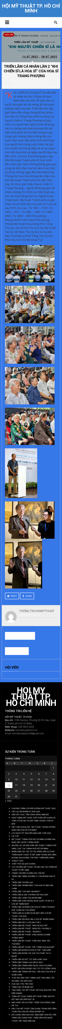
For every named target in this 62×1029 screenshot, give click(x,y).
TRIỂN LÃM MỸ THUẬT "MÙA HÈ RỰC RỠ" (30, 925)
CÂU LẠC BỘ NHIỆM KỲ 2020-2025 (26, 811)
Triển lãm (8, 35)
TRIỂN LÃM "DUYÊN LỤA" (22, 882)
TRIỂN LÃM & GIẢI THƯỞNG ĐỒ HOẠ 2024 (30, 894)
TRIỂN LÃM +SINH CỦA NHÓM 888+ (27, 898)
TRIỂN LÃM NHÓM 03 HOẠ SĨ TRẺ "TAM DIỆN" (31, 950)
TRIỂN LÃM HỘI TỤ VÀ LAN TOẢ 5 (26, 922)
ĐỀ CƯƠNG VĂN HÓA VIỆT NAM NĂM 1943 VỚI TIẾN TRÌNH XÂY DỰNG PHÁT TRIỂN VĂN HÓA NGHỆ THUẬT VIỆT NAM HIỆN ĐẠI (34, 1018)
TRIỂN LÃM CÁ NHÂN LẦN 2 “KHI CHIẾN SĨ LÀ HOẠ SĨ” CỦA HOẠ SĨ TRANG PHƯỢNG (31, 71)
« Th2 (8, 800)
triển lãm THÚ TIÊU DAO (22, 984)
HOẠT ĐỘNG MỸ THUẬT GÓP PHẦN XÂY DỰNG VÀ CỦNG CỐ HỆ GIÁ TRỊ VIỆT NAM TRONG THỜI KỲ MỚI (33, 821)
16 (9, 785)
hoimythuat (22, 83)
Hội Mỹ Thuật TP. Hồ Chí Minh (31, 8)
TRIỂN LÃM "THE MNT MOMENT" (26, 891)
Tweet (13, 595)
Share (28, 595)
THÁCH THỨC (18, 861)
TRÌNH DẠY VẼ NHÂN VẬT (23, 987)
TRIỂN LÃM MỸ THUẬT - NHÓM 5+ (26, 931)
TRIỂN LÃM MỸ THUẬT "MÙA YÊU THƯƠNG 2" (32, 928)
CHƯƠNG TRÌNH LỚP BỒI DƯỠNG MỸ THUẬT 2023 (33, 808)
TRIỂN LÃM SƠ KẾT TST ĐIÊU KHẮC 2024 (29, 959)
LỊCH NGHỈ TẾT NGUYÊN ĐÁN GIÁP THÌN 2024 (31, 833)
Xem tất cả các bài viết (29, 614)
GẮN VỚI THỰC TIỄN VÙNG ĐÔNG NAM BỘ (30, 814)
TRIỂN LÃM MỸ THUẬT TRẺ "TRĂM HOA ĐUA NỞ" (33, 947)
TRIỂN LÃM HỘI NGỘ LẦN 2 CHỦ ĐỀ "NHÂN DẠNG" (33, 919)
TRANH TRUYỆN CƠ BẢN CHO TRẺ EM (28, 873)
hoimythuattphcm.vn (26, 730)
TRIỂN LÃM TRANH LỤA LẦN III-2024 (27, 962)
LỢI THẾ (15, 836)
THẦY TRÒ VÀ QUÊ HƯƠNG (24, 864)
